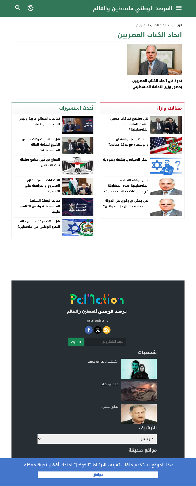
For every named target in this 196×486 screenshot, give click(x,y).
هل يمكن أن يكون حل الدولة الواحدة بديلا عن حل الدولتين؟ (126, 203)
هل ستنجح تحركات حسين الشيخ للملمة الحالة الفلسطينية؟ (129, 124)
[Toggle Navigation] (180, 8)
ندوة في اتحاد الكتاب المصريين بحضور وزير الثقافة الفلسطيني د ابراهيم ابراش (155, 87)
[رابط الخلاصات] (107, 330)
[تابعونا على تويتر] (98, 330)
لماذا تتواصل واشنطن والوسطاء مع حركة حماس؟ (128, 142)
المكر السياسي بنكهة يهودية (126, 159)
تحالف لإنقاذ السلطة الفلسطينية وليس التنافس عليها (39, 206)
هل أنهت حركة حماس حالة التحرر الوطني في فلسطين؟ (38, 224)
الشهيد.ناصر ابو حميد (103, 361)
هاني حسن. (109, 406)
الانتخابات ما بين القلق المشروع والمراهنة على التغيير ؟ (42, 185)
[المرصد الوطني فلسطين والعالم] (97, 302)
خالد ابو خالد (109, 384)
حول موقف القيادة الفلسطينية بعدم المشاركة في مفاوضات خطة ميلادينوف (126, 185)
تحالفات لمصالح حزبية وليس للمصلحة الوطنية (39, 121)
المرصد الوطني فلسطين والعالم (133, 8)
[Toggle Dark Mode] (31, 8)
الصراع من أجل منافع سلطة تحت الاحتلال (40, 162)
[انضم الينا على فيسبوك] (89, 330)
